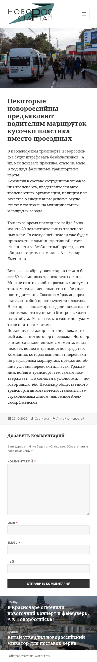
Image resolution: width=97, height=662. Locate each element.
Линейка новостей (70, 418)
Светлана (42, 418)
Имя (12, 523)
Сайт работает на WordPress (28, 656)
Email (13, 542)
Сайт (11, 562)
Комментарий (21, 461)
